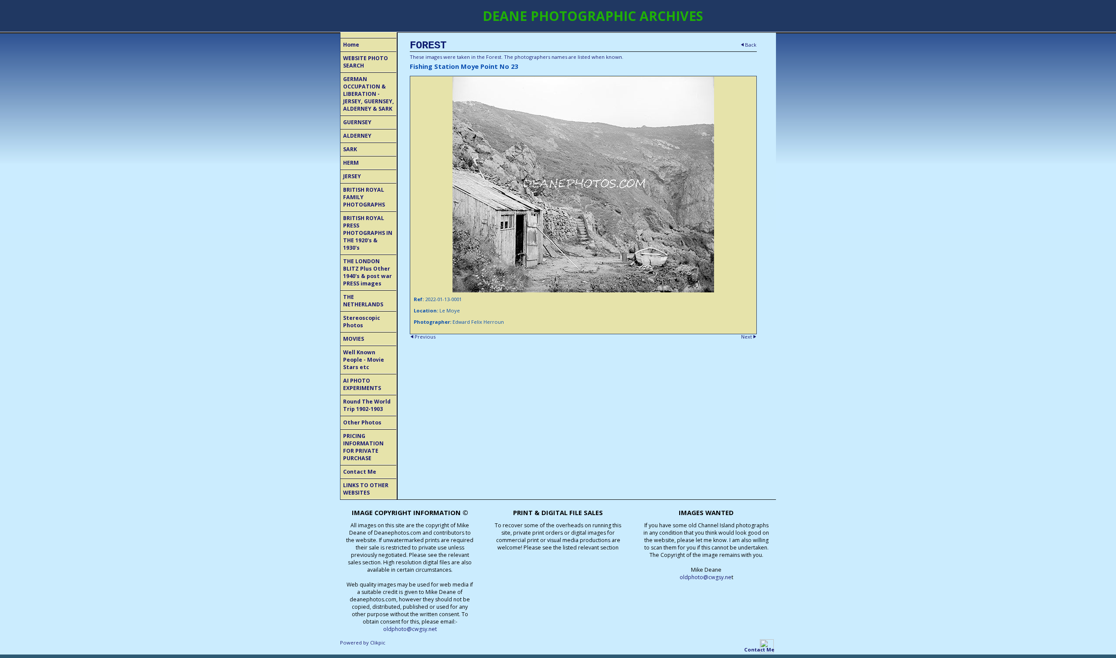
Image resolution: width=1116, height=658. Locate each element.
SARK (350, 149)
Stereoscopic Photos (361, 321)
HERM (351, 162)
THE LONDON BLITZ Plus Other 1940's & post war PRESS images (367, 272)
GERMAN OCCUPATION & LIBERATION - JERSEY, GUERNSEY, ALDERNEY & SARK (368, 93)
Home (351, 44)
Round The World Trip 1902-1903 (367, 405)
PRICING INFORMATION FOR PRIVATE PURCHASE (363, 447)
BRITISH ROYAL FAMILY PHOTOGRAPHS (364, 197)
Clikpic (377, 642)
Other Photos (362, 422)
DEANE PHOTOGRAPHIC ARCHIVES (593, 16)
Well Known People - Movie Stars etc (363, 360)
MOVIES (353, 339)
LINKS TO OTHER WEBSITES (365, 489)
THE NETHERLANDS (363, 300)
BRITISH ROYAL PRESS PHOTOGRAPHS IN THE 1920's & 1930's (367, 232)
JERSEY (352, 176)
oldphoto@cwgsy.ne (706, 577)
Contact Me (359, 471)
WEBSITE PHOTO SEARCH (365, 61)
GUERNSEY (357, 122)
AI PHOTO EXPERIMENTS (362, 384)
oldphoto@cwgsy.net (410, 629)
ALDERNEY (357, 135)
